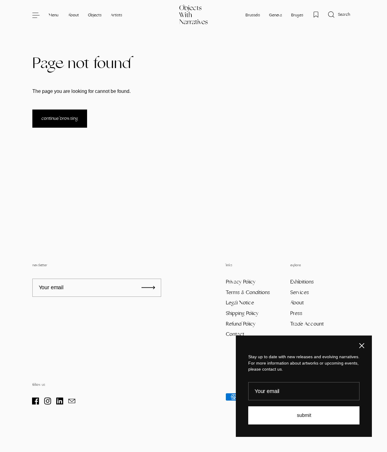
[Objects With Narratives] (193, 15)
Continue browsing (59, 118)
